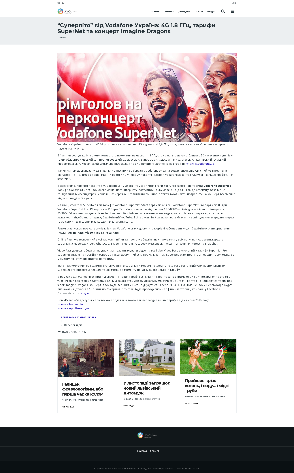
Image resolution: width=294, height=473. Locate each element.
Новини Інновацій (70, 304)
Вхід (234, 2)
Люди (211, 11)
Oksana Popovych (151, 399)
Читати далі (68, 407)
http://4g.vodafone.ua (199, 163)
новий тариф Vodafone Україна (78, 317)
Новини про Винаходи (73, 308)
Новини (169, 11)
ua (58, 2)
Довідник (184, 11)
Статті (199, 11)
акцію (85, 293)
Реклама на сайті (147, 451)
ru (63, 2)
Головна (155, 11)
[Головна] (67, 11)
